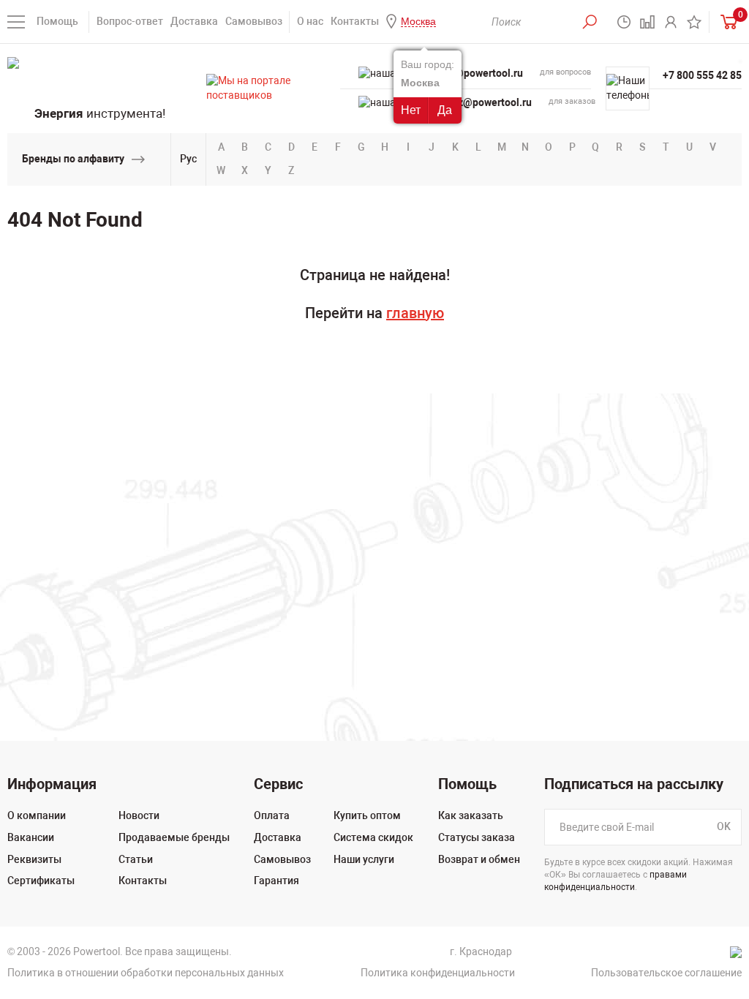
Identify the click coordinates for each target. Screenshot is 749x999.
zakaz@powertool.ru (484, 102)
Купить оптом (367, 815)
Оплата (272, 815)
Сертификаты (41, 880)
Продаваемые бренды (174, 837)
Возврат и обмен (479, 859)
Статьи (135, 859)
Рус (188, 159)
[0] (725, 21)
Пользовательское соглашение (666, 973)
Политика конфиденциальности (438, 973)
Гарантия (276, 880)
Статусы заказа (476, 837)
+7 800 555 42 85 (702, 75)
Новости (138, 815)
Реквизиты (34, 859)
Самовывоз (253, 21)
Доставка (194, 21)
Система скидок (373, 837)
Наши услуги (364, 859)
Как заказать (470, 815)
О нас (310, 21)
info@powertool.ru (479, 73)
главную (415, 313)
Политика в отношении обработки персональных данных (145, 973)
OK (724, 827)
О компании (36, 815)
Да (444, 110)
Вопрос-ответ (130, 21)
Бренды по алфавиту (73, 159)
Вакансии (30, 837)
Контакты (355, 21)
